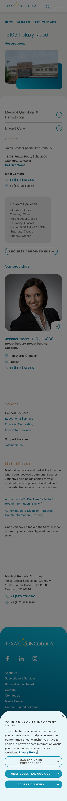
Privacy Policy (28, 752)
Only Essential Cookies (31, 773)
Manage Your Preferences (31, 761)
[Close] (63, 716)
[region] (33, 756)
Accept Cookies (31, 784)
